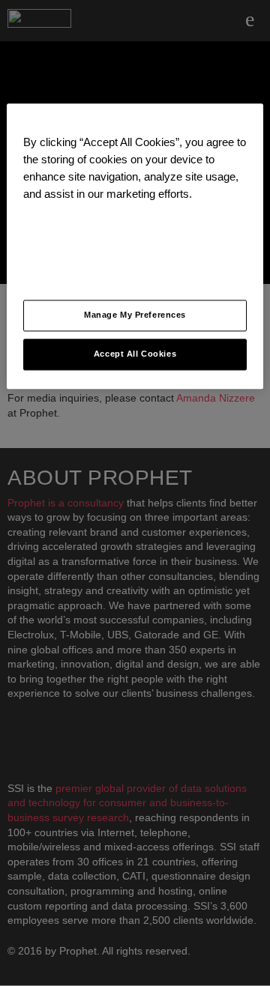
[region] (135, 246)
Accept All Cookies (135, 354)
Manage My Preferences (135, 315)
